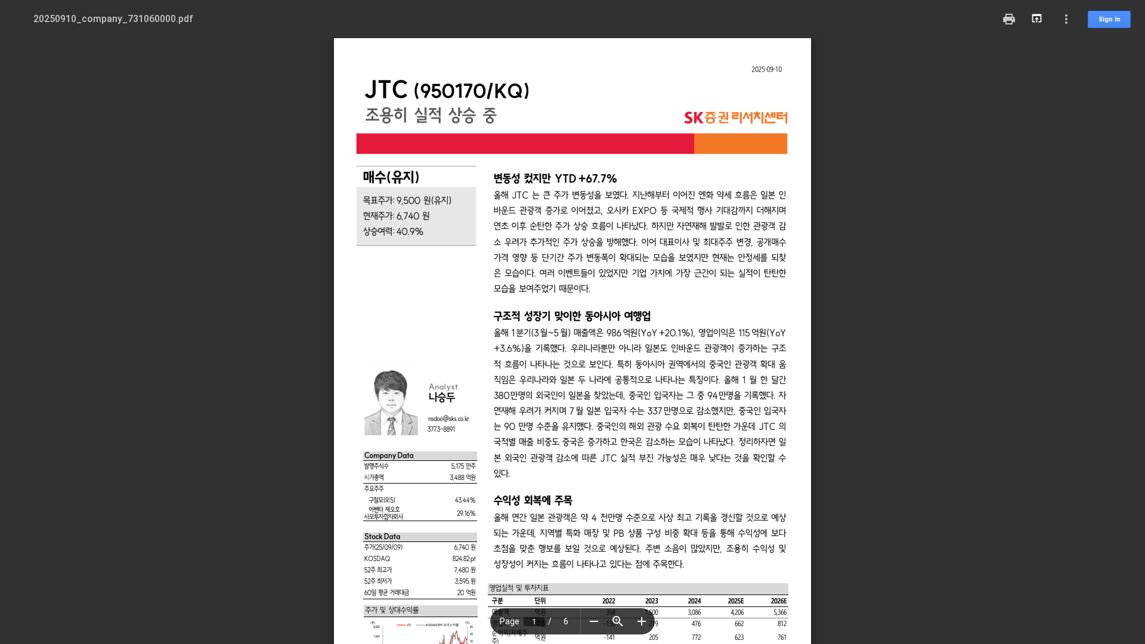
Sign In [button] (1109, 19)
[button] (594, 621)
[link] (449, 418)
